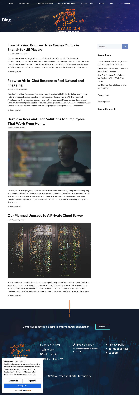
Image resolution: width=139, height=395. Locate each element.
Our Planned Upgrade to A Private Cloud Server (45, 215)
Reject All (32, 381)
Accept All (22, 386)
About (101, 3)
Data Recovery (25, 3)
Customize (13, 381)
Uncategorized (15, 72)
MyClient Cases (87, 3)
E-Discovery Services (44, 3)
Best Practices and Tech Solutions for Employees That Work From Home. (112, 78)
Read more (82, 67)
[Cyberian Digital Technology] (69, 21)
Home (10, 3)
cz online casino (124, 3)
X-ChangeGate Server (67, 3)
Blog (111, 3)
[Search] (125, 46)
